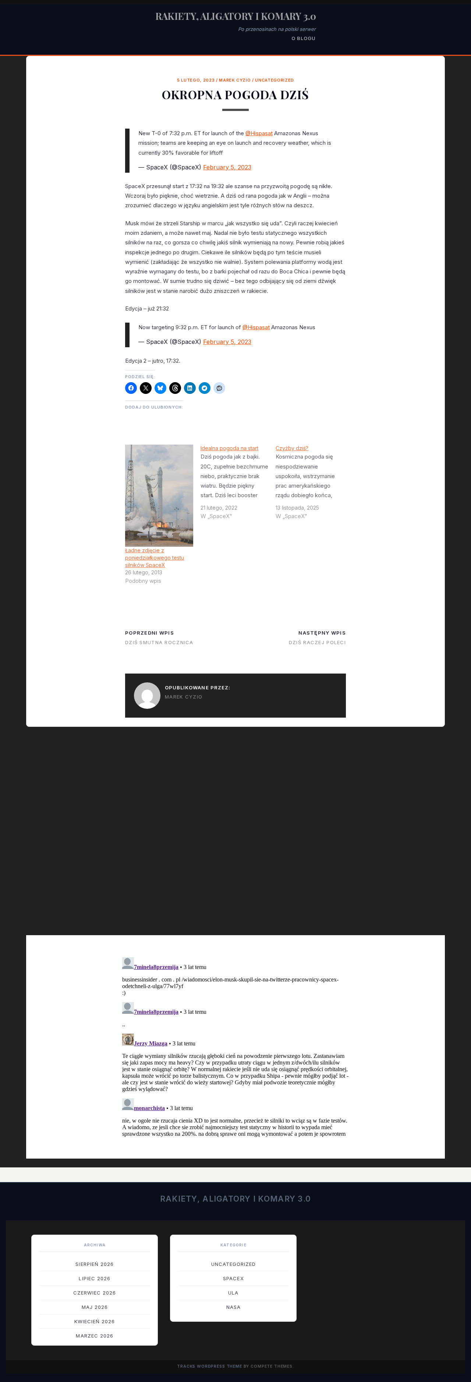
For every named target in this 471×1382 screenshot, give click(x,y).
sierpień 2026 (94, 1264)
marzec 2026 (94, 1336)
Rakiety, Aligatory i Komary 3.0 (235, 16)
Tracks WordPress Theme (209, 1366)
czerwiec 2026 (94, 1293)
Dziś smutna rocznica (159, 642)
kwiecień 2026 (94, 1321)
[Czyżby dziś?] (313, 485)
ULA (233, 1293)
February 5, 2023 (227, 167)
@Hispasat (259, 133)
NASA (233, 1307)
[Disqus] (235, 836)
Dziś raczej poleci (317, 642)
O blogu (303, 38)
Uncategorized (274, 80)
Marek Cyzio (235, 80)
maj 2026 (95, 1307)
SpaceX (233, 1278)
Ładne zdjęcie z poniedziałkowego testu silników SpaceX (154, 557)
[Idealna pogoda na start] (238, 485)
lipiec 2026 (94, 1278)
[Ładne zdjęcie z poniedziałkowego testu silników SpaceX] (159, 495)
